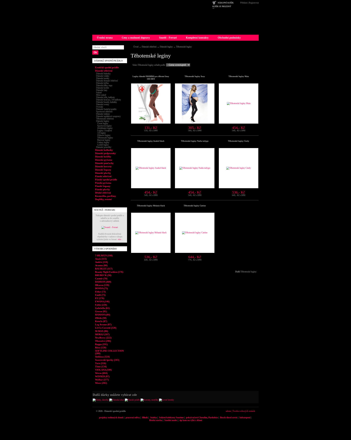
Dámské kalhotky (104, 150)
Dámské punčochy (104, 163)
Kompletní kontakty (197, 37)
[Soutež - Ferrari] (109, 227)
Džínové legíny (102, 135)
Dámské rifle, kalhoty (105, 97)
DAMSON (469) (103, 281)
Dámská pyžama (103, 159)
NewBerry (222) (103, 337)
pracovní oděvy (133, 417)
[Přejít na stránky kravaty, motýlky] (149, 400)
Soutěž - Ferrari (168, 37)
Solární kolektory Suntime (171, 417)
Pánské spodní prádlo (106, 179)
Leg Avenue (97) (103, 324)
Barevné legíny (102, 140)
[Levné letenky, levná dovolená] (166, 400)
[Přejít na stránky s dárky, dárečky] (101, 400)
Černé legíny (101, 123)
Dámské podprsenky (105, 153)
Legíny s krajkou (103, 130)
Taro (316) (100, 363)
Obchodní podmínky (229, 37)
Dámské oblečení (149, 46)
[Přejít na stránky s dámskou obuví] (116, 400)
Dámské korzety (103, 166)
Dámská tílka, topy (103, 85)
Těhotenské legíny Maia (239, 76)
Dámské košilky (103, 156)
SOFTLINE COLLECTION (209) (109, 352)
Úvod (135, 46)
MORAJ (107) (102, 334)
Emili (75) (100, 295)
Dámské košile (102, 88)
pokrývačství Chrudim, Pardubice (202, 417)
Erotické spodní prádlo (107, 67)
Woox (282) (101, 383)
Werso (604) (101, 373)
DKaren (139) (102, 285)
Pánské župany (102, 186)
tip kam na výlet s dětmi (191, 420)
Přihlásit (243, 2)
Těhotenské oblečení (104, 118)
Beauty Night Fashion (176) (109, 272)
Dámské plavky (103, 173)
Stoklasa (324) (102, 356)
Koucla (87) (101, 321)
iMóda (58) (100, 318)
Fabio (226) (101, 304)
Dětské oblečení (103, 192)
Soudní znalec (170, 420)
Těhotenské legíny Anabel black (150, 141)
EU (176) (99, 298)
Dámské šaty (101, 90)
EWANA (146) (102, 301)
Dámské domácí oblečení (106, 80)
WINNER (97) (102, 376)
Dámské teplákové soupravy (108, 116)
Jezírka (153, 417)
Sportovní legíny (103, 126)
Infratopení (244, 417)
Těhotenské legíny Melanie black (151, 205)
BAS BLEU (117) (103, 268)
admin (228, 411)
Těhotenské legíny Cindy (238, 141)
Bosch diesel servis (228, 417)
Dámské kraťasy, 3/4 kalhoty (108, 99)
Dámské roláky (102, 76)
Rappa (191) (101, 344)
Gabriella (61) (102, 308)
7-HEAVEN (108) (104, 255)
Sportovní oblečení (103, 111)
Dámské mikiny (102, 114)
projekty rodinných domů (111, 417)
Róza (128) (100, 347)
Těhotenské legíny (184, 46)
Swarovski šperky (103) (107, 360)
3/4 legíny (100, 133)
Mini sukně (100, 95)
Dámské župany (103, 169)
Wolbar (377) (102, 379)
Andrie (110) (101, 262)
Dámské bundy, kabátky (106, 102)
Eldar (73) (100, 291)
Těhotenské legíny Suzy (195, 76)
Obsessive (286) (103, 341)
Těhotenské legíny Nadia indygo (195, 141)
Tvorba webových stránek (244, 411)
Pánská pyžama (103, 182)
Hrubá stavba (155, 420)
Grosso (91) (101, 311)
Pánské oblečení (103, 176)
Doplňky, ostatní (103, 199)
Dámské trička (102, 83)
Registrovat (254, 2)
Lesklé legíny (102, 145)
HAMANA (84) (102, 314)
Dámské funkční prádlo (105, 109)
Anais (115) (101, 258)
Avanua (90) (101, 265)
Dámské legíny (166, 46)
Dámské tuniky (102, 78)
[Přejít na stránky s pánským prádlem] (132, 400)
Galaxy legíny (102, 142)
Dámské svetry (102, 104)
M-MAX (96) (101, 331)
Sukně (98, 92)
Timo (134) (101, 366)
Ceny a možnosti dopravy (136, 37)
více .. (120, 239)
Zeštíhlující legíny (104, 128)
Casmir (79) (101, 278)
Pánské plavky (102, 189)
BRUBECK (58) (103, 275)
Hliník (145, 417)
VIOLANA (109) (103, 369)
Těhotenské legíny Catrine (195, 205)
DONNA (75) (101, 288)
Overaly (99, 107)
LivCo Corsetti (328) (105, 327)
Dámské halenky (103, 73)
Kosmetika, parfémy (105, 196)
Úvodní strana (105, 37)
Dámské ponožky (103, 147)
